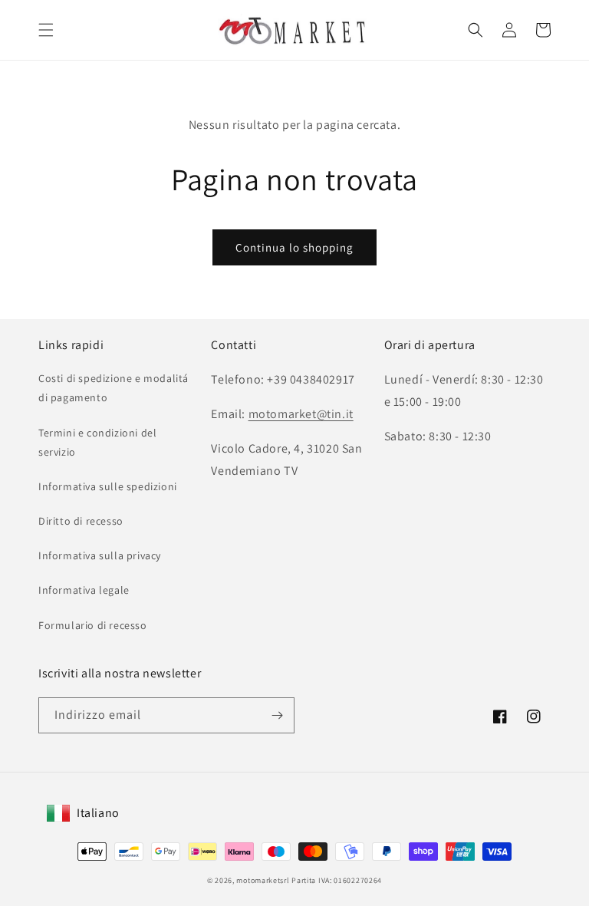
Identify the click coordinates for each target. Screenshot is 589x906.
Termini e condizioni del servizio (97, 442)
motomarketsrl (262, 880)
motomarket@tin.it (301, 414)
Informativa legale (84, 590)
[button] (46, 30)
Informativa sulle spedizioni (107, 486)
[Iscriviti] (277, 715)
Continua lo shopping (294, 247)
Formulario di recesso (92, 625)
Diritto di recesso (80, 521)
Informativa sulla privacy (99, 555)
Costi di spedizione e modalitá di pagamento (113, 387)
